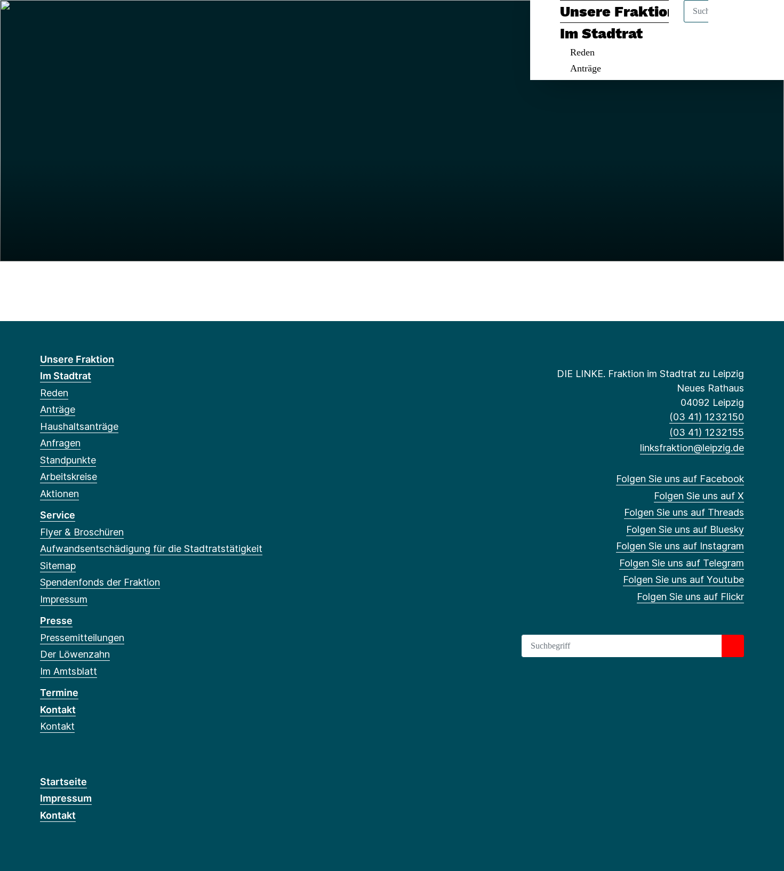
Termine (59, 692)
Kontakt (58, 709)
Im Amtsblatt (68, 671)
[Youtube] (150, 22)
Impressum (63, 599)
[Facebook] (45, 22)
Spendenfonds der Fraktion (100, 582)
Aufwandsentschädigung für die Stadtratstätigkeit (151, 548)
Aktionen (59, 493)
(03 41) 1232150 (706, 416)
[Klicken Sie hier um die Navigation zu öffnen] (762, 22)
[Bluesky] (98, 22)
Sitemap (58, 565)
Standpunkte (68, 460)
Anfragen (60, 443)
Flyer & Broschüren (82, 532)
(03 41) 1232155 (706, 432)
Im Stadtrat (601, 33)
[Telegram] (133, 22)
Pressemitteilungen (82, 637)
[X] (63, 22)
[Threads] (80, 22)
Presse (56, 620)
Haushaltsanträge (79, 426)
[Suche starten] (733, 646)
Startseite (63, 781)
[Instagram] (116, 22)
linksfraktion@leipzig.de (692, 447)
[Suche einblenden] (730, 22)
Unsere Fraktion (618, 11)
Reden (582, 52)
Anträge (585, 68)
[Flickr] (168, 22)
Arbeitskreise (68, 476)
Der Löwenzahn (75, 654)
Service (57, 515)
